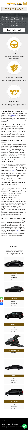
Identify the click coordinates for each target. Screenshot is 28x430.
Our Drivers (14, 170)
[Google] (1, 301)
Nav (25, 3)
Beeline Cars (12, 115)
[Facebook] (1, 303)
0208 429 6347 (14, 9)
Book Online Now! (14, 30)
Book (18, 230)
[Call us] (1, 298)
